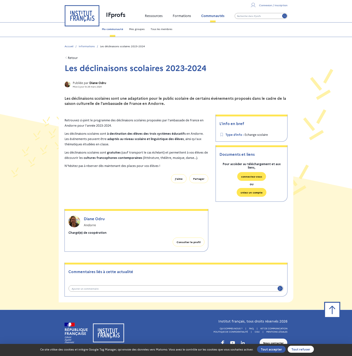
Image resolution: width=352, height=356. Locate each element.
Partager (198, 178)
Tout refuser (300, 349)
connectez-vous (251, 176)
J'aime (179, 178)
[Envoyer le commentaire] (280, 288)
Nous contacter (273, 343)
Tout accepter (271, 349)
